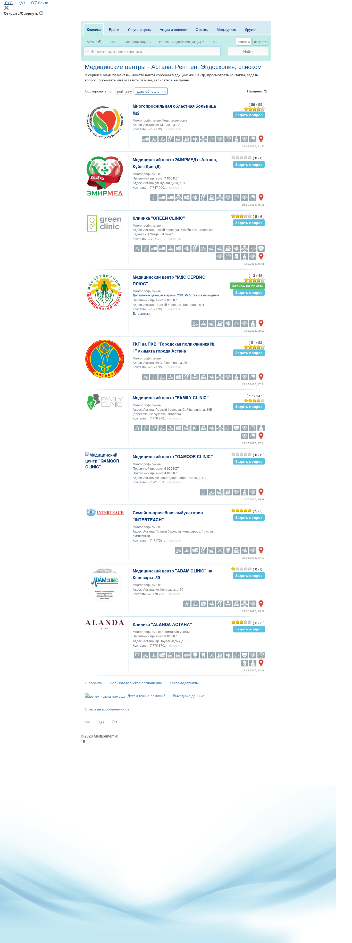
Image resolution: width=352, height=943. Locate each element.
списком (244, 41)
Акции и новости (173, 29)
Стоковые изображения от (107, 708)
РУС (8, 2)
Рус (88, 721)
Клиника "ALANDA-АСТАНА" (162, 624)
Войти (43, 2)
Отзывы (202, 29)
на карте (260, 41)
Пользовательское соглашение (136, 682)
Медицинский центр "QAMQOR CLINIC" (173, 456)
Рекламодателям (184, 682)
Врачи (114, 29)
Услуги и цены (140, 29)
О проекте (93, 682)
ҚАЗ (22, 2)
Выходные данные (188, 695)
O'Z (34, 2)
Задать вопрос (249, 114)
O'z (114, 721)
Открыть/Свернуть (21, 13)
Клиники (94, 29)
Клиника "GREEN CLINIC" (159, 218)
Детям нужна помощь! (146, 695)
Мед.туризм (227, 29)
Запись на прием (247, 285)
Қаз (101, 721)
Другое (250, 29)
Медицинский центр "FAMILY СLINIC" (171, 397)
